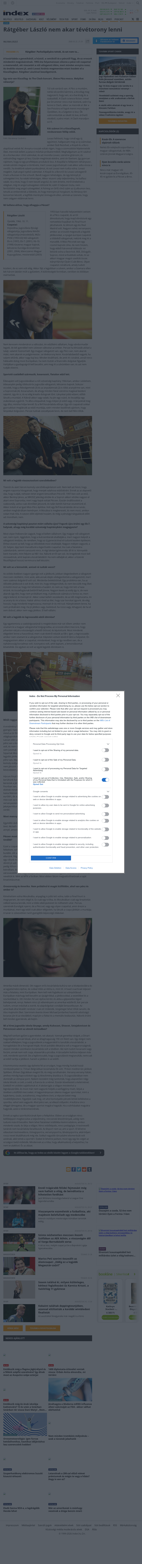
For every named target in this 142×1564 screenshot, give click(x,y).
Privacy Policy (87, 868)
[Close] (119, 696)
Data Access (71, 868)
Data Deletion (55, 868)
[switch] (105, 750)
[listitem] (71, 744)
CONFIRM (51, 858)
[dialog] (71, 782)
